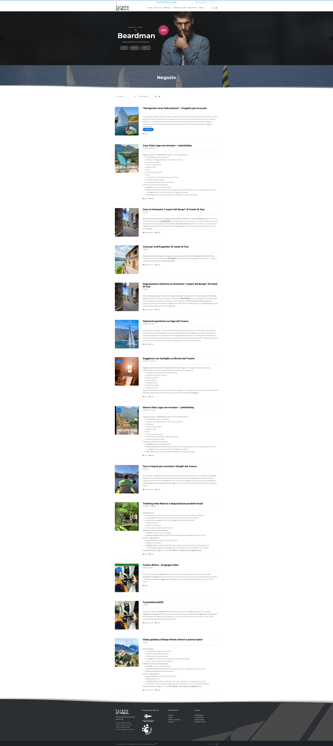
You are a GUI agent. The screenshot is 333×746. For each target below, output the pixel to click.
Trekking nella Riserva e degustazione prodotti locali (173, 503)
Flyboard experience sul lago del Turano (165, 321)
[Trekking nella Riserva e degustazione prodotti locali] (127, 516)
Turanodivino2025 (153, 602)
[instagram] (216, 744)
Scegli (145, 198)
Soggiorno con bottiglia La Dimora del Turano (169, 358)
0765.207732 (126, 727)
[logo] (123, 6)
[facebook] (116, 2)
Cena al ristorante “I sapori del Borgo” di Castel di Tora (173, 209)
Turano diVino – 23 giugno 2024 (160, 565)
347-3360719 (173, 550)
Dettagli (146, 133)
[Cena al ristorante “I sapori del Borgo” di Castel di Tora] (127, 222)
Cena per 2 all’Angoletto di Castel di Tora (166, 246)
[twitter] (213, 744)
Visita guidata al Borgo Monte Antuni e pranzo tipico (173, 639)
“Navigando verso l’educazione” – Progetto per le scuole (175, 108)
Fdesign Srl (152, 744)
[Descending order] (135, 96)
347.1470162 (172, 258)
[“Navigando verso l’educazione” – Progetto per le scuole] (127, 121)
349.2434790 (165, 221)
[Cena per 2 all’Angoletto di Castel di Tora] (127, 259)
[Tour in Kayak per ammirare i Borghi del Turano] (127, 479)
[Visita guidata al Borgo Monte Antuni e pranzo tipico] (127, 652)
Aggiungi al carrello (148, 232)
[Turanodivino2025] (127, 615)
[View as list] (159, 96)
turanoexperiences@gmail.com (190, 550)
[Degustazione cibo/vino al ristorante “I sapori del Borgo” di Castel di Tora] (127, 297)
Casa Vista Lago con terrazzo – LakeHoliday (167, 145)
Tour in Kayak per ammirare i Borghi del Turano (170, 466)
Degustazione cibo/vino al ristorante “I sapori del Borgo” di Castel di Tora (180, 285)
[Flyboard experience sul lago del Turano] (127, 334)
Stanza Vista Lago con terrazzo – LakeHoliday (168, 407)
